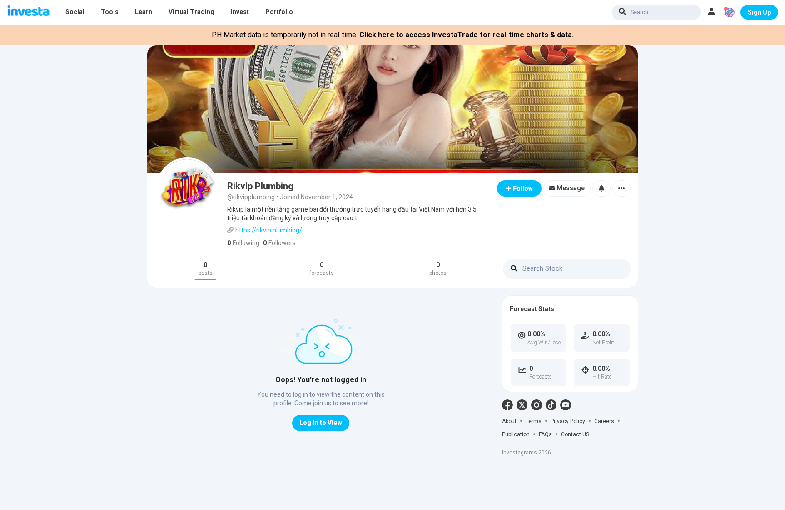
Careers (604, 421)
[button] (711, 12)
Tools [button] (110, 11)
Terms (534, 421)
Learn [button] (143, 11)
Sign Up (759, 12)
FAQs (545, 434)
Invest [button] (240, 11)
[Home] (28, 11)
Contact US (575, 434)
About (509, 421)
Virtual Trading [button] (191, 11)
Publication (516, 434)
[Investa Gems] (729, 12)
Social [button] (74, 11)
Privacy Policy (568, 421)
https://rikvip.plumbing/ (268, 230)
